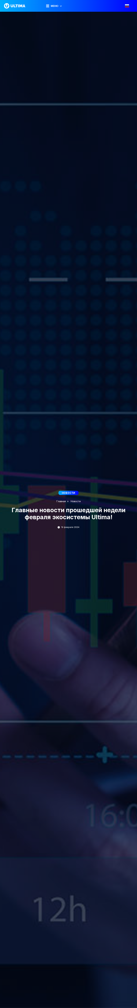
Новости (76, 501)
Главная (61, 501)
